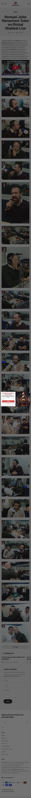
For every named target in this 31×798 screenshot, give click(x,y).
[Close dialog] (29, 392)
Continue (8, 401)
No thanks (8, 403)
